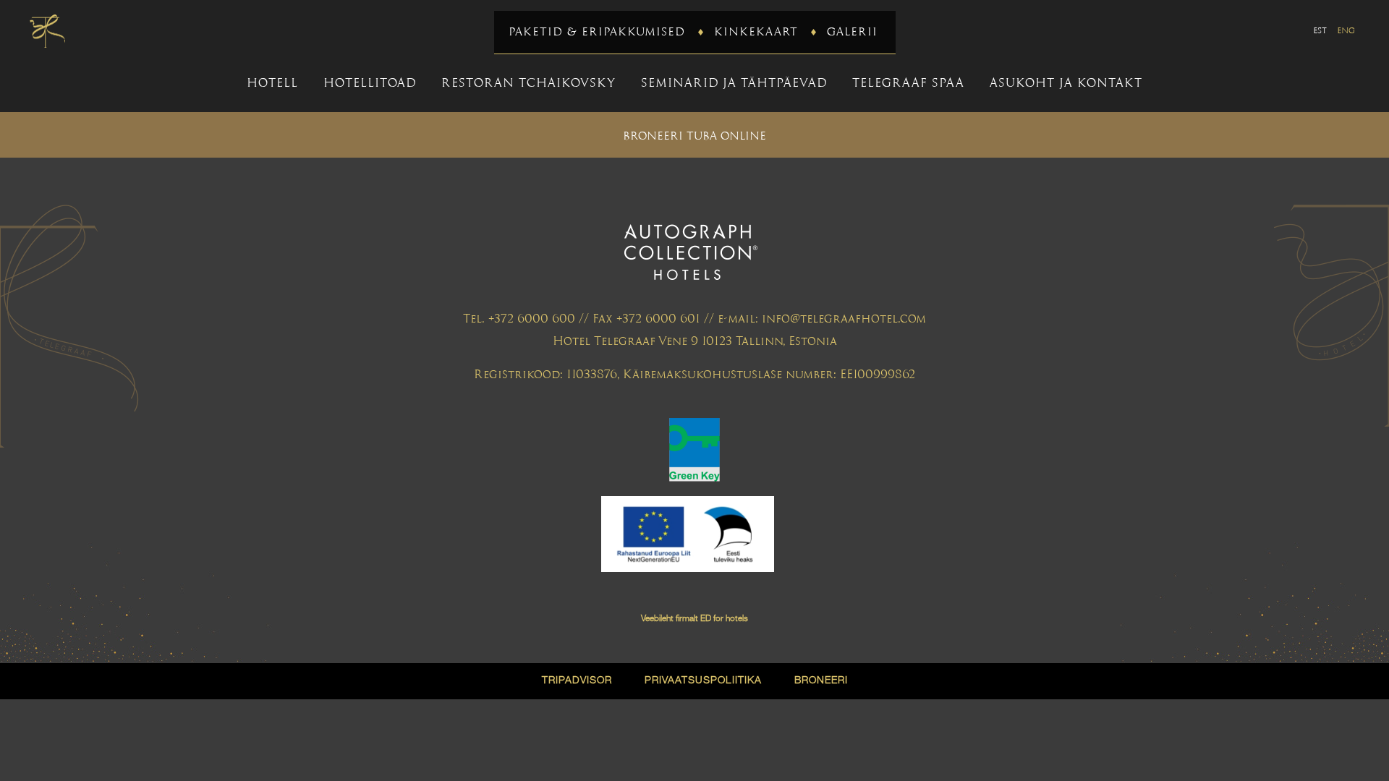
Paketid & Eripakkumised (597, 31)
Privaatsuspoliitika (703, 680)
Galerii (852, 31)
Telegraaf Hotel (47, 31)
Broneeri (821, 680)
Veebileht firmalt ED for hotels (694, 619)
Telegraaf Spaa (908, 82)
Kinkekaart (756, 31)
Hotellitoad (369, 82)
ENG (1346, 30)
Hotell (272, 82)
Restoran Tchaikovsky (528, 82)
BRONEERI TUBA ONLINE (694, 135)
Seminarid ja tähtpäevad (734, 82)
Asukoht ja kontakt (1066, 82)
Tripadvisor (577, 680)
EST (1320, 30)
